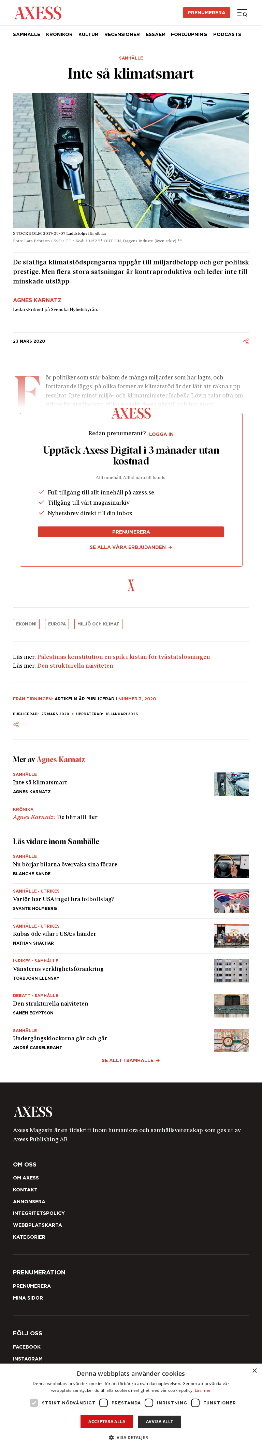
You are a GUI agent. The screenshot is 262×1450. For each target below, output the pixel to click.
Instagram (28, 1359)
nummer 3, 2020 (137, 698)
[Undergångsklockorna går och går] (131, 1037)
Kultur (88, 34)
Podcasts (227, 34)
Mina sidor (28, 1298)
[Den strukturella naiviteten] (131, 1005)
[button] (131, 1437)
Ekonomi (26, 623)
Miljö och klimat (98, 623)
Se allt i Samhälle (128, 1060)
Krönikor (59, 34)
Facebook (27, 1347)
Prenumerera (206, 12)
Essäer (155, 34)
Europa (57, 623)
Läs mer (203, 1390)
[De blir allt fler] (131, 811)
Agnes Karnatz (37, 300)
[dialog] (131, 1407)
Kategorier (29, 1237)
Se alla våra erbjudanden (128, 547)
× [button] (254, 1370)
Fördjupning (189, 34)
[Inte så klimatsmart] (131, 784)
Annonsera (29, 1201)
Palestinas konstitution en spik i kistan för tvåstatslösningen (123, 657)
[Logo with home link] (131, 1112)
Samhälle (26, 34)
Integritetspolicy (39, 1213)
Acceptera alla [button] (106, 1421)
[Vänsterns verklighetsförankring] (131, 971)
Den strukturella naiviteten (75, 666)
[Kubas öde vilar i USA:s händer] (131, 936)
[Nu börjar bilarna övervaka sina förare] (131, 866)
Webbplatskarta (37, 1225)
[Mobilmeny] (242, 12)
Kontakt (25, 1189)
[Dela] (246, 341)
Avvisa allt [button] (159, 1421)
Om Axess (26, 1177)
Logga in (161, 434)
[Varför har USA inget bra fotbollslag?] (131, 901)
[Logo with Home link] (37, 12)
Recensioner (122, 34)
